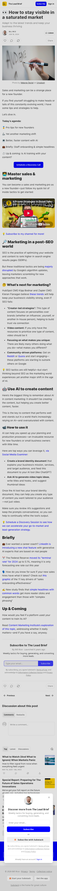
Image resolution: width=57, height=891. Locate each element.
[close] (49, 797)
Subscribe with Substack (30, 839)
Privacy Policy (30, 851)
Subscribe (28, 829)
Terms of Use (43, 846)
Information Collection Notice (37, 848)
